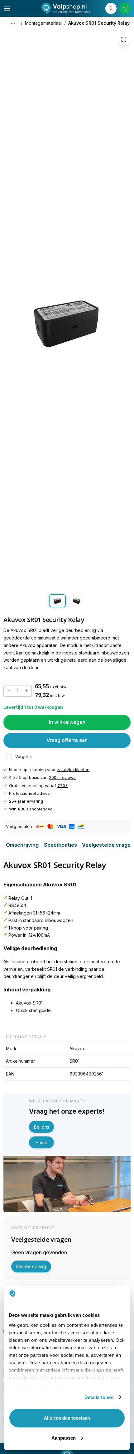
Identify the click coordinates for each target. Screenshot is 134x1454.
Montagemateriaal (43, 23)
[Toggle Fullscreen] (124, 39)
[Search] (111, 8)
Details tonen (98, 1397)
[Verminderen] (8, 691)
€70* (62, 785)
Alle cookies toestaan (67, 1418)
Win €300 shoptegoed (31, 808)
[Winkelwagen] (125, 8)
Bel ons (41, 1127)
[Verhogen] (26, 691)
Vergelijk (23, 756)
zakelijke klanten (73, 769)
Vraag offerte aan (67, 740)
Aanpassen (63, 1438)
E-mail (42, 1142)
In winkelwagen (67, 722)
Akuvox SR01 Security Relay (99, 23)
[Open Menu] (7, 8)
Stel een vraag (31, 1266)
